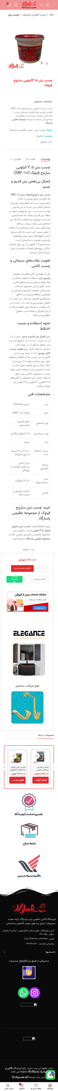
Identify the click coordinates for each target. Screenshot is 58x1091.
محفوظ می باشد (26, 1070)
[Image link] (27, 601)
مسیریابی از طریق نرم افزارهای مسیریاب (29, 961)
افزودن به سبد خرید (22, 568)
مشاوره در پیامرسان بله (14, 579)
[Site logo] (29, 5)
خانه (51, 15)
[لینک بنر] (29, 805)
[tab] (45, 159)
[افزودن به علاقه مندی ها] (37, 756)
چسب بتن (13, 15)
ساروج (40, 136)
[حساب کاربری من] (16, 5)
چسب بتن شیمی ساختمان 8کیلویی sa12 (18, 770)
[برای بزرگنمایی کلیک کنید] (47, 63)
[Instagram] (34, 992)
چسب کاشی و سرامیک (34, 15)
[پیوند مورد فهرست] (29, 932)
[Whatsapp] (23, 992)
